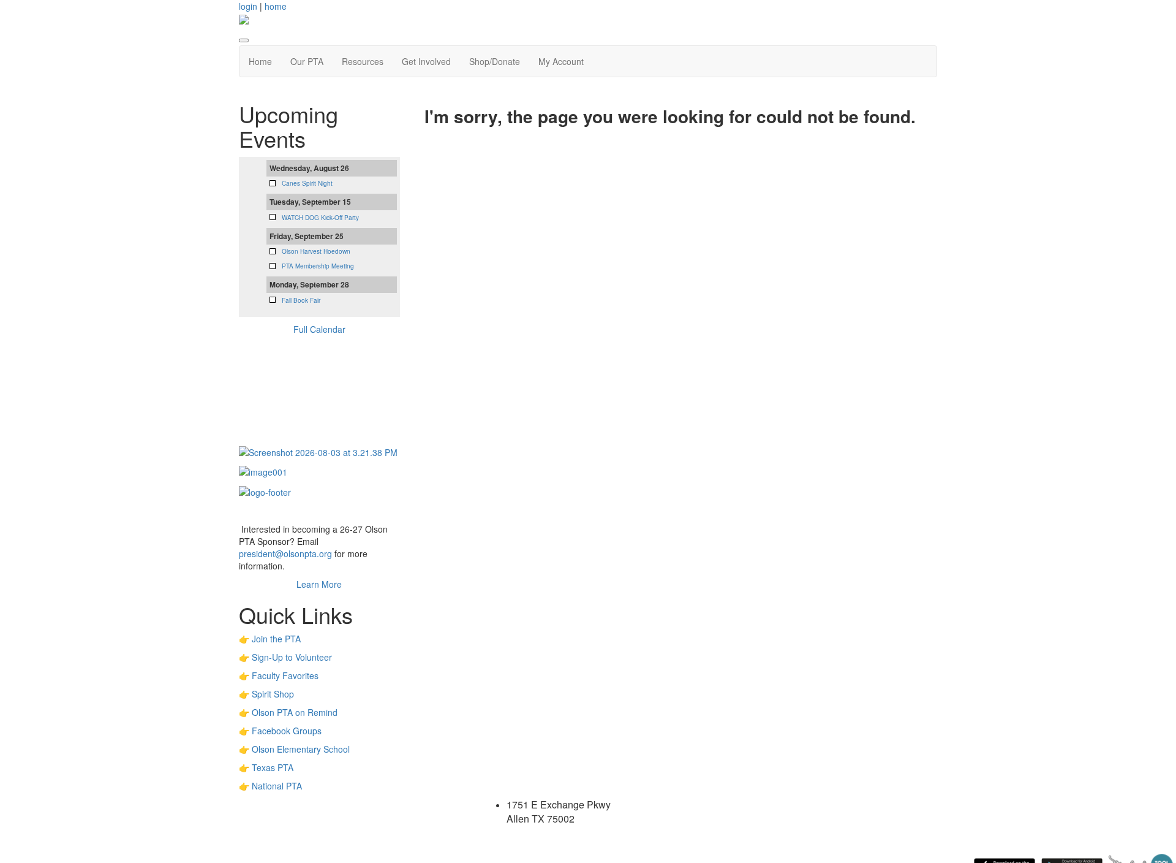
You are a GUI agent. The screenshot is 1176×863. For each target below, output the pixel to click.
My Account (561, 61)
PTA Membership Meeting (318, 266)
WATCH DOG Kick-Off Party (320, 217)
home (276, 6)
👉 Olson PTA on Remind (288, 712)
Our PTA (306, 61)
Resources (362, 61)
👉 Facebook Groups (280, 730)
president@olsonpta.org (285, 553)
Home (260, 61)
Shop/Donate (494, 61)
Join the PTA (276, 639)
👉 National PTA (270, 786)
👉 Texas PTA (266, 767)
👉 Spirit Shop (266, 694)
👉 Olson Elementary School (294, 749)
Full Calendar (319, 329)
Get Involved (426, 61)
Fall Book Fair (301, 300)
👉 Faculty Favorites (278, 675)
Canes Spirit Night (307, 183)
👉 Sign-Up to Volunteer (285, 657)
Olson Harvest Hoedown (316, 251)
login (248, 6)
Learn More (319, 584)
